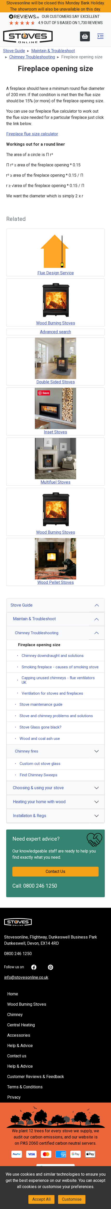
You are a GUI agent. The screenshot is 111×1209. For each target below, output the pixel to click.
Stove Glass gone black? (38, 727)
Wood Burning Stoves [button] (26, 1004)
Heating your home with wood (39, 801)
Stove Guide (22, 605)
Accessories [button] (18, 1035)
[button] (100, 36)
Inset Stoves (55, 432)
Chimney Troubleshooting (36, 633)
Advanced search (55, 331)
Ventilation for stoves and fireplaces (50, 693)
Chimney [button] (15, 1014)
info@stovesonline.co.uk (26, 977)
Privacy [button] (14, 1097)
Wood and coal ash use (37, 738)
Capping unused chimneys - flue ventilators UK (56, 680)
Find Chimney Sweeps (36, 775)
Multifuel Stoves (55, 482)
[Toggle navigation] (100, 36)
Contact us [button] (16, 1055)
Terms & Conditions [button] (25, 1086)
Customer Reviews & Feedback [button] (35, 1076)
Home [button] (12, 993)
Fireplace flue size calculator (32, 133)
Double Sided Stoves (55, 381)
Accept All (41, 1199)
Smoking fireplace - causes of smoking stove (58, 667)
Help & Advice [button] (20, 1045)
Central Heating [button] (21, 1024)
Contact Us (55, 871)
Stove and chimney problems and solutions (54, 716)
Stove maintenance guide (38, 704)
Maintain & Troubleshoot (34, 618)
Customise (72, 1199)
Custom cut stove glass (37, 763)
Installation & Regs (29, 815)
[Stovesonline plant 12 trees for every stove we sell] (55, 1116)
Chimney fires (26, 751)
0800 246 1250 (40, 886)
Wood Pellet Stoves (55, 582)
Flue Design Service (55, 272)
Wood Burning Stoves (55, 323)
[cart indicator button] (85, 36)
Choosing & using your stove (38, 787)
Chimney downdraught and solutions (50, 655)
